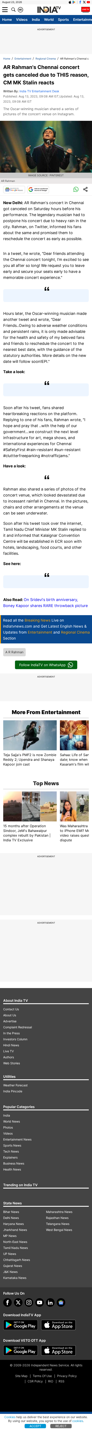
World (49, 19)
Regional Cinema (46, 58)
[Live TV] (85, 9)
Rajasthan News (57, 1218)
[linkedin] (50, 1302)
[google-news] (61, 1302)
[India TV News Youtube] (88, 2)
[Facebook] (7, 1302)
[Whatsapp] (76, 189)
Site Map (21, 1376)
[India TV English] (49, 9)
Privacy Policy (67, 1376)
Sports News (12, 1145)
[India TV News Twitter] (84, 2)
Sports (63, 19)
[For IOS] (58, 1350)
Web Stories (11, 1063)
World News (11, 1121)
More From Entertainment (46, 712)
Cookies (9, 1417)
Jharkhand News (15, 1230)
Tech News (11, 1151)
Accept (35, 1426)
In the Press (11, 1033)
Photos (8, 1127)
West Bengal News (59, 1230)
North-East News (15, 1242)
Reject (61, 1426)
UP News (9, 1254)
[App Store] (58, 1325)
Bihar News (11, 1212)
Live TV (8, 1051)
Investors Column (15, 1039)
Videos (22, 19)
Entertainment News (17, 1139)
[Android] (74, 2)
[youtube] (39, 1302)
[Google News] (14, 189)
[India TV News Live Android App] (20, 1325)
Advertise (9, 1021)
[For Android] (20, 1350)
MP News (9, 1236)
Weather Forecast (15, 1085)
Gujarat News (12, 1266)
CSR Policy (35, 1381)
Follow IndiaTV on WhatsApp (42, 665)
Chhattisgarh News (16, 1260)
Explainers (10, 1157)
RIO (50, 1381)
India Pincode (12, 1091)
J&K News (10, 1272)
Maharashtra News (59, 1212)
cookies (77, 1421)
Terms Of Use (42, 1376)
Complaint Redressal (17, 1027)
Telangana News (57, 1224)
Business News (13, 1163)
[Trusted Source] (38, 189)
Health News (12, 1169)
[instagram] (29, 1302)
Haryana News (13, 1224)
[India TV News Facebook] (80, 2)
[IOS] (69, 2)
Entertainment (23, 58)
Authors (8, 1057)
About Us (9, 1015)
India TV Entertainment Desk (39, 91)
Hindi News (11, 1045)
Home (7, 19)
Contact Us (11, 1009)
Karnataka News (14, 1278)
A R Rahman (14, 652)
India (36, 19)
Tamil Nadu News (15, 1248)
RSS (61, 1381)
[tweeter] (18, 1302)
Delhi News (11, 1218)
